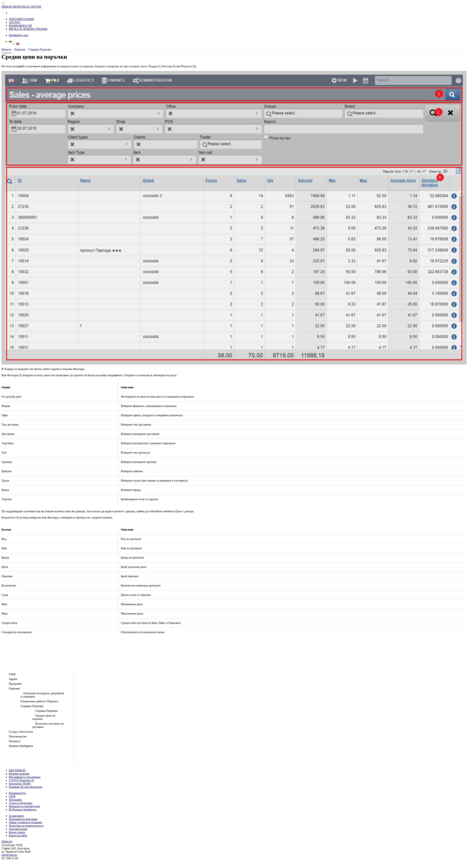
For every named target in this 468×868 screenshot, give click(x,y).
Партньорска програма (23, 819)
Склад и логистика (20, 803)
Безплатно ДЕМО (20, 783)
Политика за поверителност (26, 825)
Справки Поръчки (39, 49)
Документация (18, 829)
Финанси (14, 741)
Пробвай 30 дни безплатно (25, 786)
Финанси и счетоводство (24, 806)
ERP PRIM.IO (17, 770)
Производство (18, 736)
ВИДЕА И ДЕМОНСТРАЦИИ (28, 29)
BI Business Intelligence (23, 809)
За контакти (16, 815)
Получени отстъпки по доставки (48, 725)
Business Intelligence (21, 745)
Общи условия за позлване (25, 822)
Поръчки (19, 49)
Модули (6, 49)
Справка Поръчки (46, 710)
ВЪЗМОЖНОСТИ (20, 25)
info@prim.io (9, 854)
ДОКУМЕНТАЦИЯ (21, 19)
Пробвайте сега (18, 35)
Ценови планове (19, 773)
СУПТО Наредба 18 (21, 780)
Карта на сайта (18, 835)
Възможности (17, 793)
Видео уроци (17, 832)
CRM (12, 674)
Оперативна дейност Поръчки (39, 701)
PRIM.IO (6, 841)
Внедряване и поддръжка (24, 777)
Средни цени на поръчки (43, 717)
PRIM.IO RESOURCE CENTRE (21, 6)
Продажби (15, 683)
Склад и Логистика (21, 731)
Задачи (13, 679)
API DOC (15, 22)
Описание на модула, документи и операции (42, 695)
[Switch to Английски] (241, 44)
